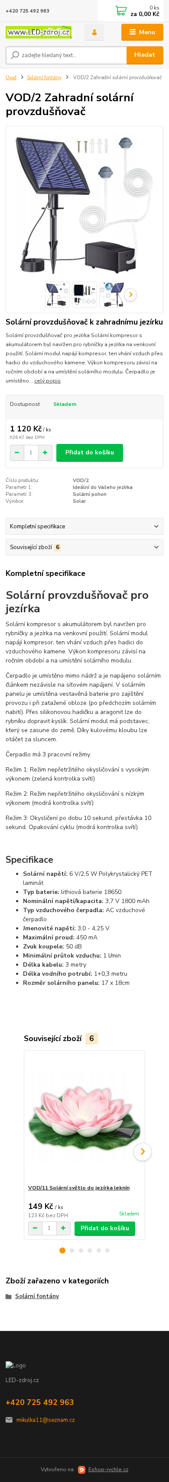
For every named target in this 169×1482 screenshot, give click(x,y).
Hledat (144, 55)
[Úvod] (39, 32)
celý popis (47, 380)
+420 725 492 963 (27, 11)
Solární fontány (44, 77)
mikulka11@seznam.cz (45, 1420)
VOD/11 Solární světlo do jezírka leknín (79, 1187)
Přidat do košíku (89, 452)
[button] (62, 1250)
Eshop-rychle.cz (108, 1469)
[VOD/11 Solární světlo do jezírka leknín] (84, 1117)
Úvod (11, 77)
